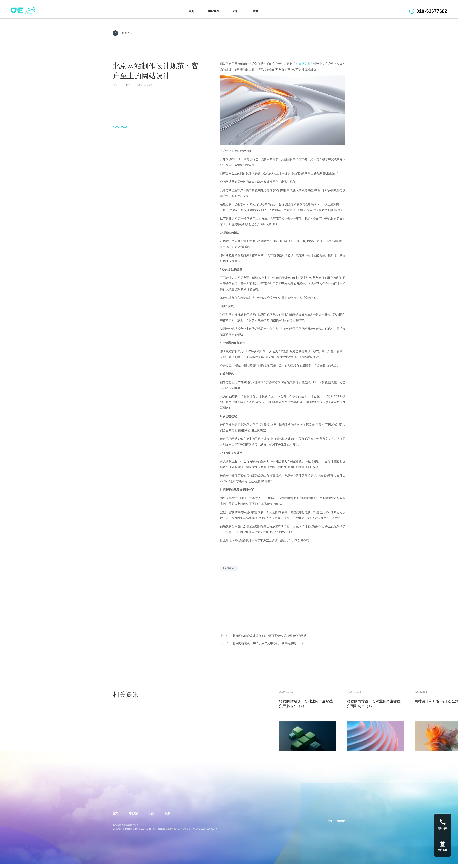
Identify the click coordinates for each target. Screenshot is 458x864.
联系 (255, 11)
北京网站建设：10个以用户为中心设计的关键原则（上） (268, 643)
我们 (236, 11)
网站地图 (341, 821)
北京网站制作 (304, 63)
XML (330, 821)
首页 (191, 11)
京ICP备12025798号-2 (177, 829)
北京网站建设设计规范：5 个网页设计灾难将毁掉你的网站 (269, 635)
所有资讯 (127, 33)
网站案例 (213, 11)
